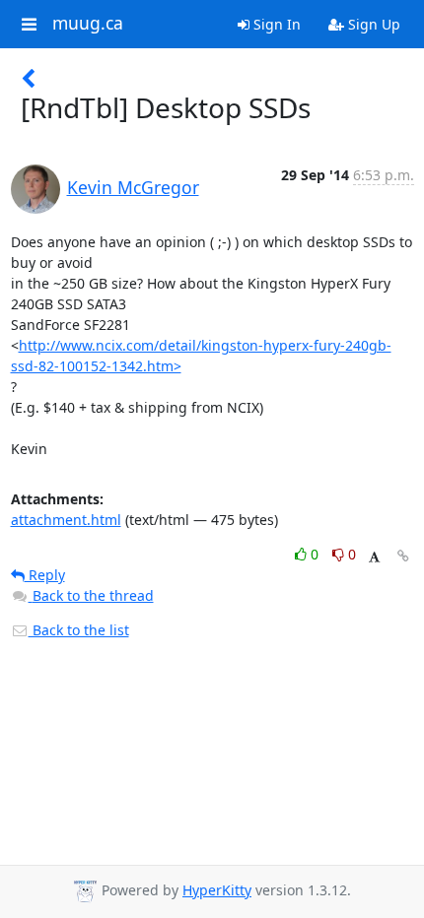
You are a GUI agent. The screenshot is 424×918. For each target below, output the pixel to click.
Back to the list (79, 630)
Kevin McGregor (133, 187)
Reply (45, 574)
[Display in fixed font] (374, 557)
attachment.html (66, 519)
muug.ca (87, 23)
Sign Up (372, 24)
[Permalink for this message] (403, 556)
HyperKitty (216, 890)
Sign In (275, 24)
